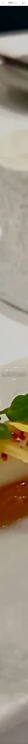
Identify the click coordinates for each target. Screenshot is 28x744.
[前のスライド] (3, 372)
